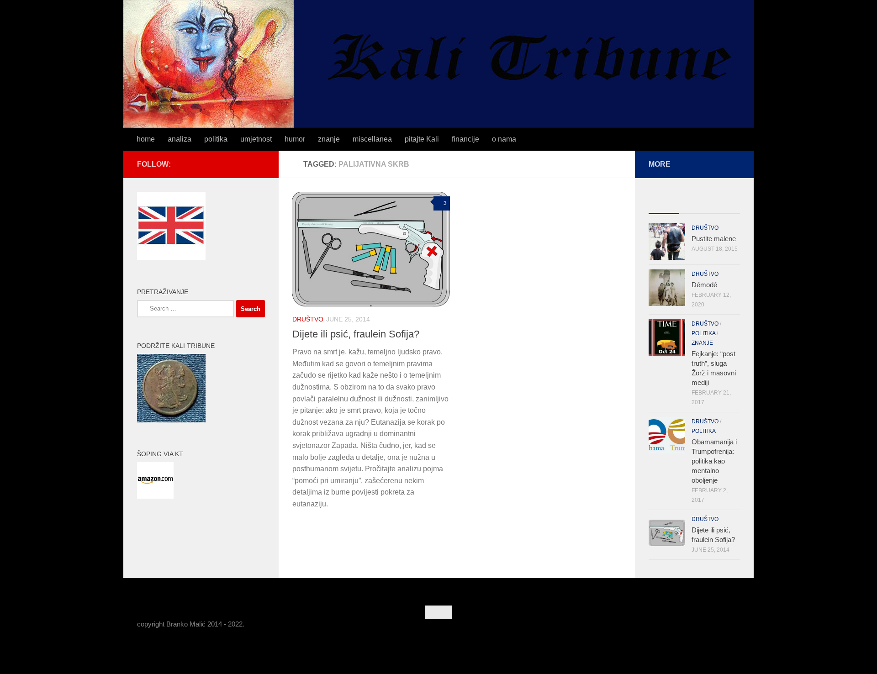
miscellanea (372, 139)
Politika (703, 333)
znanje (329, 139)
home (146, 139)
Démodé (704, 285)
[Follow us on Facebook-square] (230, 163)
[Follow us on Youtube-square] (259, 163)
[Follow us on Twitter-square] (244, 163)
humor (295, 139)
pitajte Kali (422, 139)
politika (215, 139)
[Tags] (724, 204)
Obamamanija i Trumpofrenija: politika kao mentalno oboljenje (714, 461)
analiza (179, 139)
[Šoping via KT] (155, 496)
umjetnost (256, 139)
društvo (307, 319)
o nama (504, 139)
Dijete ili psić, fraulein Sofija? (355, 334)
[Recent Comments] (694, 204)
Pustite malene (714, 238)
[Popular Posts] (664, 204)
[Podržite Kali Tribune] (171, 420)
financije (465, 139)
